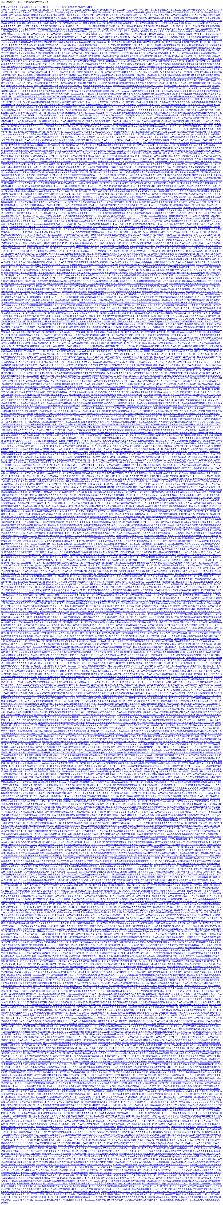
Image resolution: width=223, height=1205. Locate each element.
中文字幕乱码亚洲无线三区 (148, 240)
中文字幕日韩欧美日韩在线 (122, 29)
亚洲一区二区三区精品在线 (55, 72)
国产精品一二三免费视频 (106, 460)
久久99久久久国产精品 (77, 58)
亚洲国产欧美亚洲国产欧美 (60, 327)
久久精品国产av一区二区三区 (186, 164)
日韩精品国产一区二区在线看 (49, 175)
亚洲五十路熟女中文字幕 (144, 338)
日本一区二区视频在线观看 (132, 584)
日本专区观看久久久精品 (172, 492)
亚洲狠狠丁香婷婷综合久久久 (85, 197)
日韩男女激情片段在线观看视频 (198, 435)
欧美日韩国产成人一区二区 (159, 294)
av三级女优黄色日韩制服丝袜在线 (81, 96)
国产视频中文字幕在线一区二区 (158, 443)
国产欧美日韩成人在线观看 (58, 126)
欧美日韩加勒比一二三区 (68, 332)
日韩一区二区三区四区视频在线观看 (71, 170)
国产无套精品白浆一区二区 (37, 132)
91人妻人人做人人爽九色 (190, 88)
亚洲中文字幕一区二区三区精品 (29, 12)
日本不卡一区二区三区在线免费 (136, 300)
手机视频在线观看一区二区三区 (20, 140)
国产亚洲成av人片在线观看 (133, 64)
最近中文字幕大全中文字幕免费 (24, 316)
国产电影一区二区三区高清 (44, 332)
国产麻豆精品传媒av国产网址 (165, 411)
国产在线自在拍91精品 (79, 243)
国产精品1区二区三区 (76, 137)
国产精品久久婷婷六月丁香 (33, 113)
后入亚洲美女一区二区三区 (119, 251)
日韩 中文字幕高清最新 (195, 20)
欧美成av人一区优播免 (169, 199)
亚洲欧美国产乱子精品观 (57, 565)
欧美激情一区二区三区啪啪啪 (139, 102)
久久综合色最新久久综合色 (28, 601)
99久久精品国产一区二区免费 (36, 454)
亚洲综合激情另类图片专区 (86, 83)
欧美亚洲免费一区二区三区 (142, 576)
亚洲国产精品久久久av (26, 64)
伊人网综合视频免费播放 (57, 88)
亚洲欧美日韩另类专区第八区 (129, 536)
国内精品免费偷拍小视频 (17, 224)
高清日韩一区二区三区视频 (173, 172)
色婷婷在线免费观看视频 (185, 443)
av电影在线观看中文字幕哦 (125, 56)
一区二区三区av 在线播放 (57, 113)
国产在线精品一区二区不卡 (30, 124)
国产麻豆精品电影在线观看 (173, 156)
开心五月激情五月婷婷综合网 (188, 573)
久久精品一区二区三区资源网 (174, 628)
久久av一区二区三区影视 (45, 31)
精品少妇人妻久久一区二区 (209, 384)
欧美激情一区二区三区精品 (110, 289)
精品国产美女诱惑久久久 (115, 365)
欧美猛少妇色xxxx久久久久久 (153, 243)
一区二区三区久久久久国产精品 (42, 259)
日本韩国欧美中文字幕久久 (30, 153)
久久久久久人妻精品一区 (65, 365)
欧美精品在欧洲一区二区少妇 (138, 560)
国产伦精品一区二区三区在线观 (18, 362)
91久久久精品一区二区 (203, 427)
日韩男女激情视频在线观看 (115, 50)
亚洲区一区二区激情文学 (98, 259)
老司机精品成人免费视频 (204, 31)
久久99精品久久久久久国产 (207, 408)
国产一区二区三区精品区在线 (194, 365)
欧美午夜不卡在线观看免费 (121, 208)
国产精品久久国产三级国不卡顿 (40, 381)
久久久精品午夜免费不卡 (66, 267)
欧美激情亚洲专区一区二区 (74, 37)
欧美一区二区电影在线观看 (126, 348)
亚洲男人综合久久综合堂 (175, 376)
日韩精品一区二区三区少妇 (150, 129)
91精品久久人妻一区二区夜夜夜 (151, 118)
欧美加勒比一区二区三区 (178, 243)
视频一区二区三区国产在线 (192, 273)
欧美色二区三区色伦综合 (135, 72)
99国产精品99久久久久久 (67, 522)
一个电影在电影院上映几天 (52, 221)
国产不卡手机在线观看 (174, 20)
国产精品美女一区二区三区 (74, 470)
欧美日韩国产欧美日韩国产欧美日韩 (116, 481)
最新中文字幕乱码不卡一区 (91, 592)
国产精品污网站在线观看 (43, 522)
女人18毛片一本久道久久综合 (180, 579)
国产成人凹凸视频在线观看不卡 (197, 530)
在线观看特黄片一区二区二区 (55, 264)
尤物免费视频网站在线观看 (25, 148)
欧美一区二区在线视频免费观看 (28, 424)
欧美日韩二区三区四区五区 (16, 205)
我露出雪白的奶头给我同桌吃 (78, 270)
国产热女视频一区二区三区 (159, 311)
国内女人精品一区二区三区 (54, 636)
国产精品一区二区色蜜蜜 (38, 245)
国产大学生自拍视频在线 (84, 107)
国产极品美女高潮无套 (123, 86)
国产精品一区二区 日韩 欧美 (91, 191)
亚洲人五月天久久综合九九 (125, 205)
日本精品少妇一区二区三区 (58, 378)
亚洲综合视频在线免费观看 (95, 53)
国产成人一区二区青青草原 (97, 370)
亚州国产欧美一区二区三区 (82, 113)
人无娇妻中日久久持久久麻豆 (136, 367)
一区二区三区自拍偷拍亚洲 (200, 582)
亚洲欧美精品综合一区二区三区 (152, 441)
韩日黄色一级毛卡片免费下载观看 (165, 278)
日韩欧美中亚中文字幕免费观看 (142, 489)
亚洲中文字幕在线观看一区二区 (201, 630)
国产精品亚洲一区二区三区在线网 (159, 37)
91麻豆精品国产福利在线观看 (42, 20)
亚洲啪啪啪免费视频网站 (173, 240)
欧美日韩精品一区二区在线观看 (91, 251)
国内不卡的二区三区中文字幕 (163, 381)
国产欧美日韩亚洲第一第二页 (129, 603)
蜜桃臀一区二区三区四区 (151, 348)
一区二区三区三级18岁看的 (144, 511)
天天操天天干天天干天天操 (46, 308)
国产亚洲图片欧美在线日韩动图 (157, 126)
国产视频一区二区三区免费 (192, 411)
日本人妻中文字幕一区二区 (208, 324)
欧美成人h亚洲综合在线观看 (51, 118)
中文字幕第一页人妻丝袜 (135, 316)
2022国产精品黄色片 (108, 83)
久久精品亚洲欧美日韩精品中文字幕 (180, 470)
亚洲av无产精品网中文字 (70, 86)
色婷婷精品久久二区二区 (174, 527)
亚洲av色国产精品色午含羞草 (38, 468)
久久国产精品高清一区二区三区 (71, 414)
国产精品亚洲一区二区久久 (98, 308)
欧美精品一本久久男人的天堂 (100, 137)
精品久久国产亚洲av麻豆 (29, 359)
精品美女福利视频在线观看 (35, 606)
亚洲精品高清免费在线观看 (84, 294)
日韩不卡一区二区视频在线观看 (118, 321)
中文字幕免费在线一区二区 (157, 460)
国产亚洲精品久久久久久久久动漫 (137, 113)
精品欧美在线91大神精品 (19, 511)
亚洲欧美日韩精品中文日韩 (110, 294)
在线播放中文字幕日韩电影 (154, 606)
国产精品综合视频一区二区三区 (178, 348)
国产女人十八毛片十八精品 (145, 15)
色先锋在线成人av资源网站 (144, 587)
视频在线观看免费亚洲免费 (89, 430)
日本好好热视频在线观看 (53, 601)
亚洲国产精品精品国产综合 (124, 441)
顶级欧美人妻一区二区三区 (202, 58)
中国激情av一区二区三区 (174, 129)
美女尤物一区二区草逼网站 (25, 541)
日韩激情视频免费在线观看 (20, 525)
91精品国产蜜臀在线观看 (53, 137)
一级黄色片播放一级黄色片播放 (113, 229)
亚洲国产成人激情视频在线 (166, 617)
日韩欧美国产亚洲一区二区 (96, 563)
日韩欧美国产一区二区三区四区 (32, 197)
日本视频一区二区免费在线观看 (107, 544)
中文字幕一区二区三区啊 (202, 99)
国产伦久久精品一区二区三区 (151, 58)
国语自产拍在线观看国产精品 (187, 601)
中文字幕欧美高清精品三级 (59, 392)
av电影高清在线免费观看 (158, 148)
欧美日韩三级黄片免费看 (139, 430)
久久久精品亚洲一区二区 (111, 533)
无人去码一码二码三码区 (194, 503)
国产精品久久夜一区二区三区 (154, 175)
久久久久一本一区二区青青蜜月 (76, 48)
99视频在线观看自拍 (171, 45)
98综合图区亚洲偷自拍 (119, 568)
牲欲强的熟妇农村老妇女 (45, 414)
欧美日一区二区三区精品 (80, 64)
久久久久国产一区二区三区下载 (165, 519)
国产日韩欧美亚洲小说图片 (203, 286)
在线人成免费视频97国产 (122, 45)
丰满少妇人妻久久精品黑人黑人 (195, 134)
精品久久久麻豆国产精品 (124, 105)
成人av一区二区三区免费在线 (204, 536)
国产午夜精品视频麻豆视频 (46, 86)
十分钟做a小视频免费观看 (182, 484)
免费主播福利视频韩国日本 (52, 159)
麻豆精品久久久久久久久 (21, 31)
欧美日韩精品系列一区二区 (147, 156)
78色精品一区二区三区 (153, 595)
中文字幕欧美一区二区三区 (18, 473)
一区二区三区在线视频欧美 (102, 595)
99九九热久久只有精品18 (81, 153)
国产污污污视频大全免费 (105, 330)
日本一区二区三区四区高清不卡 (50, 641)
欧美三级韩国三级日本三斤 (117, 473)
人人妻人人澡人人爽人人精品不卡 (191, 316)
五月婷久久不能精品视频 (45, 80)
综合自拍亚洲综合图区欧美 (174, 80)
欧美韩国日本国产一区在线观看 (100, 435)
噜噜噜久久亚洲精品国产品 (18, 557)
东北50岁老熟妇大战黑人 (196, 492)
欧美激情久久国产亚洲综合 (24, 343)
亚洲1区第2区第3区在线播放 (151, 256)
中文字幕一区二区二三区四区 (91, 462)
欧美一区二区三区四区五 (126, 58)
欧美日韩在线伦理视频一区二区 (76, 384)
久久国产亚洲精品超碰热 (86, 229)
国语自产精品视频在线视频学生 (73, 77)
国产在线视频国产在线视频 (42, 416)
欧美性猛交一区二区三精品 (62, 446)
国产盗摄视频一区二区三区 (100, 56)
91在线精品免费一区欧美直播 (93, 351)
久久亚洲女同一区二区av (134, 354)
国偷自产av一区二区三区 (124, 470)
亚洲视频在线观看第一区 (19, 492)
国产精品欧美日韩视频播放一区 (185, 180)
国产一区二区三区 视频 (200, 86)
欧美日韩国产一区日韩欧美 (74, 492)
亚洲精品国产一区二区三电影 (99, 105)
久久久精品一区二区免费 (112, 224)
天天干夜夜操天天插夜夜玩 (128, 292)
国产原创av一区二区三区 (49, 67)
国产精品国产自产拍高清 (23, 283)
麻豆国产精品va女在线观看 (74, 56)
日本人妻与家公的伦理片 (154, 384)
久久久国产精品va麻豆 (181, 460)
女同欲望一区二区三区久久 (198, 61)
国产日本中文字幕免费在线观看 (140, 69)
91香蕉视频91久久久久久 (184, 96)
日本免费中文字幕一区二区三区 (85, 340)
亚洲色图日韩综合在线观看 (101, 58)
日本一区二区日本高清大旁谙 (95, 94)
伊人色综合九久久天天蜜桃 (118, 373)
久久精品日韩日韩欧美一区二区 (98, 99)
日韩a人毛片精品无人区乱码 (66, 508)
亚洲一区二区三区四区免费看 (122, 563)
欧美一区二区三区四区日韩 (90, 519)
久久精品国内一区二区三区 (157, 83)
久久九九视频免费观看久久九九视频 (195, 102)
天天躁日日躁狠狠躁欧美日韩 (31, 305)
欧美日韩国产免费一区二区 (194, 42)
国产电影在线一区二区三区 (124, 129)
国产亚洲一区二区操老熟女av (170, 332)
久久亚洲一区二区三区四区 (118, 454)
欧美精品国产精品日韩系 (188, 132)
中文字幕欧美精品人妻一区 (94, 134)
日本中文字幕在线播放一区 (63, 498)
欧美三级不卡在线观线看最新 (174, 105)
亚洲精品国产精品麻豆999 (81, 606)
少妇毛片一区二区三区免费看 (85, 533)
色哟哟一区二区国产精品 (63, 321)
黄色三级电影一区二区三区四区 (199, 625)
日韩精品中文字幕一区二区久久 (132, 403)
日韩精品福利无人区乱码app (116, 91)
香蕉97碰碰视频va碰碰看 (116, 381)
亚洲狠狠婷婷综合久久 (37, 297)
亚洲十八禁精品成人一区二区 (165, 145)
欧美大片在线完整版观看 (74, 29)
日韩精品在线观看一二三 (119, 10)
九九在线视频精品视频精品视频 (50, 140)
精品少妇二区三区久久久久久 (96, 240)
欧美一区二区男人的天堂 (99, 492)
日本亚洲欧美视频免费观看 (130, 330)
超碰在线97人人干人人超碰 (44, 397)
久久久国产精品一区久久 (172, 29)
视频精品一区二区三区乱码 (199, 172)
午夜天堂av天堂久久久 (40, 224)
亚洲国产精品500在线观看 (166, 568)
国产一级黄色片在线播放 (201, 416)
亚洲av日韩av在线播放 (133, 378)
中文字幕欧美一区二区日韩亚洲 (45, 503)
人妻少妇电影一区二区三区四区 (102, 31)
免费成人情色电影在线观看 (95, 75)
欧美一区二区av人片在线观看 (97, 441)
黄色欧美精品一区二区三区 (204, 205)
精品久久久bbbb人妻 (154, 584)
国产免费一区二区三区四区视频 (107, 270)
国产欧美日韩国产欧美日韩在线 (202, 80)
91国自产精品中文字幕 (110, 622)
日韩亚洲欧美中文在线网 (120, 587)
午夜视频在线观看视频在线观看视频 (35, 42)
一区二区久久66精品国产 (128, 31)
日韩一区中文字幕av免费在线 (102, 77)
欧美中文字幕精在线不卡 (163, 533)
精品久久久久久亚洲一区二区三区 (86, 213)
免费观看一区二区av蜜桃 (75, 164)
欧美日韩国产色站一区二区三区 (155, 153)
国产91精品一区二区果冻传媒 (127, 202)
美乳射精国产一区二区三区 (128, 183)
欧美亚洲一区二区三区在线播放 (139, 23)
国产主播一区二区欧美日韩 (72, 156)
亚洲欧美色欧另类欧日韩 (45, 99)
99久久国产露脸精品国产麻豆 (110, 560)
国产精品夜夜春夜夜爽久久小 (176, 449)
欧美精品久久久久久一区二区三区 (184, 506)
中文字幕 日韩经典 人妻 (87, 443)
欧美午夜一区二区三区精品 (171, 620)
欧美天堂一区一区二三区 (190, 197)
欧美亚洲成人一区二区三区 (179, 118)
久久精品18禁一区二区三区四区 (114, 245)
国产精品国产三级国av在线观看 (119, 362)
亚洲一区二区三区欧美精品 (84, 289)
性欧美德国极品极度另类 (208, 517)
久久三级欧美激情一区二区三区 (64, 454)
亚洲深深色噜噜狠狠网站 (90, 91)
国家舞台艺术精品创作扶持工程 (129, 506)
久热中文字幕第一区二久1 (18, 134)
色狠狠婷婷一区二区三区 (169, 53)
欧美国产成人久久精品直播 (41, 433)
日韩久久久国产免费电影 (43, 91)
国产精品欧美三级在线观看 (163, 132)
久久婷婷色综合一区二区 (34, 452)
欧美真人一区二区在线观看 (146, 321)
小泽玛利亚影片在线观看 (192, 45)
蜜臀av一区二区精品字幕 (45, 110)
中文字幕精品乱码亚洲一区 (56, 500)
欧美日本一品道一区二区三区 (100, 449)
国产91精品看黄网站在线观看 (186, 12)
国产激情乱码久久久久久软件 (111, 392)
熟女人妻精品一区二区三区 (84, 161)
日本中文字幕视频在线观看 (154, 264)
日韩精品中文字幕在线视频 (72, 308)
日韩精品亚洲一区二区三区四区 (24, 389)
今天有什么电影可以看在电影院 (196, 259)
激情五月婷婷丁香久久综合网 (31, 88)
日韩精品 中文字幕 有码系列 (83, 23)
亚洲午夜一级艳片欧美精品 (119, 110)
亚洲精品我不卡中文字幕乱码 (151, 235)
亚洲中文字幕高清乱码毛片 (192, 373)
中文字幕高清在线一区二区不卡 (147, 302)
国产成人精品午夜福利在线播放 (83, 34)
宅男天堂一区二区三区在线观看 (153, 205)
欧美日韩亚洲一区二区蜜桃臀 (105, 384)
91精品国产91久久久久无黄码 (158, 164)
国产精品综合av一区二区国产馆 (127, 48)
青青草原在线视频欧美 (119, 210)
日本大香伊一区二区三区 (126, 67)
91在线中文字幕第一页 (144, 351)
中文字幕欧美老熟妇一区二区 (131, 517)
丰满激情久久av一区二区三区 (43, 205)
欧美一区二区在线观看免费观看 (133, 555)
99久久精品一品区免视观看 (47, 625)
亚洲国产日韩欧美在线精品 (158, 64)
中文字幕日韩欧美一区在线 (165, 560)
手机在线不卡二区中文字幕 (30, 500)
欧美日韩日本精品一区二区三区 (157, 438)
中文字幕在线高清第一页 (64, 151)
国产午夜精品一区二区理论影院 (29, 294)
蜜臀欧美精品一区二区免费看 (193, 392)
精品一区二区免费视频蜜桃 (48, 563)
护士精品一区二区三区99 (89, 186)
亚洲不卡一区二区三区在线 (83, 400)
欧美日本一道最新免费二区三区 (175, 286)
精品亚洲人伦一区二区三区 (50, 330)
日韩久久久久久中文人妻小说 (160, 611)
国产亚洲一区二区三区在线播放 (143, 422)
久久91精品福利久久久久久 (74, 216)
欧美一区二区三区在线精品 (118, 121)
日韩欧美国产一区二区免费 (142, 433)
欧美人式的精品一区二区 (106, 126)
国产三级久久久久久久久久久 (146, 110)
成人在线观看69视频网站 (192, 489)
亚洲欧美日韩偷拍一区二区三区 (79, 254)
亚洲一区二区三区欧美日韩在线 (126, 370)
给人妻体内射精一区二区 (187, 289)
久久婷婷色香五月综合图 (186, 430)
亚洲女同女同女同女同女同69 (183, 148)
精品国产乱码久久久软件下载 (61, 644)
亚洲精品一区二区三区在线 (86, 419)
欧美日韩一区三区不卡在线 (53, 96)
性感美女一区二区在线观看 (56, 124)
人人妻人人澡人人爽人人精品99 (78, 330)
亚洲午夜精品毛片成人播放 (58, 476)
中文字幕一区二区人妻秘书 (25, 517)
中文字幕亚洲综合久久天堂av (36, 232)
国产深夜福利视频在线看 (170, 259)
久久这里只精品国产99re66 (201, 628)
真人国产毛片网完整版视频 (153, 183)
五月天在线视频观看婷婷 (77, 641)
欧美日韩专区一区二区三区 (168, 557)
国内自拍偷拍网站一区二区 (133, 148)
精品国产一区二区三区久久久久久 (192, 186)
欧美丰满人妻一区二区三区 (93, 503)
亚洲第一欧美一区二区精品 (118, 232)
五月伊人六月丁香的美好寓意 (122, 414)
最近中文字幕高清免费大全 (129, 395)
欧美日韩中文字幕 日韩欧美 (207, 457)
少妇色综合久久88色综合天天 (108, 367)
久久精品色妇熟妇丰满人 (150, 449)
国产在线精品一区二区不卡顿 (21, 248)
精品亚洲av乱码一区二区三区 (56, 23)
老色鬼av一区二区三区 (28, 159)
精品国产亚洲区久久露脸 (140, 229)
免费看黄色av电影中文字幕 (18, 338)
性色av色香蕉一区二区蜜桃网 (160, 305)
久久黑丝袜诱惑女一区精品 (114, 489)
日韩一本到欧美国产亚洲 (116, 422)
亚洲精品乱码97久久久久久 (104, 403)
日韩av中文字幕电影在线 (49, 194)
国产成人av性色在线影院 (151, 376)
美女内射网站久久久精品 (167, 576)
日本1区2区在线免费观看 (113, 186)
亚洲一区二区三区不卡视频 (134, 96)
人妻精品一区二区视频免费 (179, 183)
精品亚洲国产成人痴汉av (41, 172)
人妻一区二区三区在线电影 (101, 248)
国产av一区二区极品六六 (128, 376)
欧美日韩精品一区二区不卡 (147, 29)
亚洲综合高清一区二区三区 (69, 53)
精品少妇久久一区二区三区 (40, 422)
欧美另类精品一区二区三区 (91, 381)
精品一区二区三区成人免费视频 (62, 186)
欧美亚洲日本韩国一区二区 (85, 278)
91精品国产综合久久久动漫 (98, 275)
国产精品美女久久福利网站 (190, 113)
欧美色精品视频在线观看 (82, 148)
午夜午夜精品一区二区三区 (46, 552)
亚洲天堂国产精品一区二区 (89, 338)
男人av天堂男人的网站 (159, 484)
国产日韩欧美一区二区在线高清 (46, 37)
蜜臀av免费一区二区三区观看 (41, 167)
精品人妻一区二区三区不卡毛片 (46, 292)
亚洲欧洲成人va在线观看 (191, 145)
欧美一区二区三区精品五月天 (90, 386)
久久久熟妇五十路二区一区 (42, 302)
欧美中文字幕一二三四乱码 (145, 251)
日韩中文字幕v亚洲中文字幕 (27, 395)
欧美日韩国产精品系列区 (25, 118)
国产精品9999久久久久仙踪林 (58, 294)
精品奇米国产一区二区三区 (199, 210)
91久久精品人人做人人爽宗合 (168, 530)
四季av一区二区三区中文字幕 (60, 419)
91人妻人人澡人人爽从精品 (206, 500)
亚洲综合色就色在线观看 (59, 460)
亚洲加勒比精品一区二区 (26, 254)
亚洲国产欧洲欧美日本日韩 (121, 397)
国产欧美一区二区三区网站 (189, 367)
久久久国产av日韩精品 (33, 484)
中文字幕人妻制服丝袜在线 (195, 454)
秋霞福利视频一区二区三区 (97, 45)
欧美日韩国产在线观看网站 (160, 313)
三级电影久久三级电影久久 (150, 462)
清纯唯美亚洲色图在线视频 (134, 549)
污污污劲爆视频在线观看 (68, 617)
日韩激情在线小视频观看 (193, 75)
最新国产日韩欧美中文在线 (109, 400)
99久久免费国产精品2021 (77, 517)
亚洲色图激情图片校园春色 (81, 72)
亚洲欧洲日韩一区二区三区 (197, 232)
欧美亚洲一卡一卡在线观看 (108, 113)
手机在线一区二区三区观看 (169, 208)
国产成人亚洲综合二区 (189, 137)
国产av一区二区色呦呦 (37, 83)
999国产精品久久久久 (189, 544)
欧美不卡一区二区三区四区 (128, 641)
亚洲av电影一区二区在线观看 (34, 647)
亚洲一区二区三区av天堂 (36, 94)
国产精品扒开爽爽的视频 (27, 449)
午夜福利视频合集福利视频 (69, 110)
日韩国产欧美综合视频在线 (82, 427)
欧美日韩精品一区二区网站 (37, 411)
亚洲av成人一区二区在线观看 (34, 218)
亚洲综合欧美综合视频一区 (134, 573)
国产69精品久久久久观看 (204, 479)
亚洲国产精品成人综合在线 (124, 235)
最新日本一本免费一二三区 (13, 10)
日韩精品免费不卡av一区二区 (116, 297)
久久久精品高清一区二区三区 (156, 395)
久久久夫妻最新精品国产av (116, 609)
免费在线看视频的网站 (46, 53)
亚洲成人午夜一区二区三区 (46, 525)
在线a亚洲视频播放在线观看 (119, 487)
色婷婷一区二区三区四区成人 (87, 218)
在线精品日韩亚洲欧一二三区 (24, 67)
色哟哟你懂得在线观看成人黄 (36, 519)
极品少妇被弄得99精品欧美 (123, 39)
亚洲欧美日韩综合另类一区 (153, 370)
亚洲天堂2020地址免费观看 (72, 348)
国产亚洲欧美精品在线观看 (13, 321)
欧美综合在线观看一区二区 (106, 359)
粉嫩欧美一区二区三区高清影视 (133, 170)
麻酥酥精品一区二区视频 (67, 91)
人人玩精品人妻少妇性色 (154, 579)
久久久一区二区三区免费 (62, 50)
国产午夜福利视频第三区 (139, 42)
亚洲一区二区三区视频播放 (93, 332)
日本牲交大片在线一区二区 (102, 641)
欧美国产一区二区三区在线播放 (164, 373)
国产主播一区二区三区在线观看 (145, 592)
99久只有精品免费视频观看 (108, 549)
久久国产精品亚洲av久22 (47, 115)
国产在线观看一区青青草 (186, 305)
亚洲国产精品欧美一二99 (70, 75)
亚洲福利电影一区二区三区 (82, 565)
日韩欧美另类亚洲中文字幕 (46, 75)
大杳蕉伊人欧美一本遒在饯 (51, 254)
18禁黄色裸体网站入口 (102, 26)
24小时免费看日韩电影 (123, 452)
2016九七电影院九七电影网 (178, 124)
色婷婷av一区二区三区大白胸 (99, 348)
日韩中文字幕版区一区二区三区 (199, 121)
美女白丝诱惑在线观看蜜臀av (156, 142)
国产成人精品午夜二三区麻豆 (128, 142)
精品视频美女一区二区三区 (146, 598)
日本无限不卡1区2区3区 (27, 105)
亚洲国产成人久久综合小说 (137, 508)
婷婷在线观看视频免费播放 (22, 77)
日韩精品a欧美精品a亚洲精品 (189, 77)
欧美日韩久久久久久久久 (19, 590)
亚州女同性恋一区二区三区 (42, 592)
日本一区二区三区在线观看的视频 (121, 462)
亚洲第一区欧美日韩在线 (69, 134)
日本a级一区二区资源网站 (174, 248)
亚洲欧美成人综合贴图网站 (31, 251)
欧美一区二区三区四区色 (184, 311)
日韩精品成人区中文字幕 (73, 541)
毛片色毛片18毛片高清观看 (60, 83)
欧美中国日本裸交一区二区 (97, 199)
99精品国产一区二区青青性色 (168, 351)
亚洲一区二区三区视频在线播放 (117, 338)
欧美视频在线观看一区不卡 (74, 67)
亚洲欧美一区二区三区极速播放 (197, 357)
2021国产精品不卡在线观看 (173, 151)
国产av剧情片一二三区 (94, 625)
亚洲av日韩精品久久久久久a (17, 441)
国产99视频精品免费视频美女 (139, 392)
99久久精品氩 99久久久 (58, 584)
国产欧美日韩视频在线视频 (71, 603)
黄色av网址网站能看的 (22, 414)
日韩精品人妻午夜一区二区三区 (142, 61)
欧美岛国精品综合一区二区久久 (22, 536)
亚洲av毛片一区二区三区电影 (53, 376)
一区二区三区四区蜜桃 (16, 259)
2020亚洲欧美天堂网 (124, 598)
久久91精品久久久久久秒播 (160, 419)
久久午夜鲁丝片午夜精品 (12, 446)
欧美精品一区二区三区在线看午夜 (54, 148)
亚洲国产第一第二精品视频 (111, 335)
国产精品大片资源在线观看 (125, 256)
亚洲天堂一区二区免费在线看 (50, 465)
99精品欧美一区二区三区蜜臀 (130, 77)
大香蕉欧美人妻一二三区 (43, 286)
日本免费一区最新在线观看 (188, 37)
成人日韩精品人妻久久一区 (49, 227)
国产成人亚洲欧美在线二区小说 (112, 61)
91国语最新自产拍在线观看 (93, 576)
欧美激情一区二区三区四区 (20, 202)
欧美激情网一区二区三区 (96, 514)
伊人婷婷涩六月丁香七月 (25, 587)
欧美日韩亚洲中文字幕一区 (44, 576)
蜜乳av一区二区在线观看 (201, 546)
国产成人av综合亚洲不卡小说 (115, 476)
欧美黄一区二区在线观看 (23, 56)
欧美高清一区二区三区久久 (49, 549)
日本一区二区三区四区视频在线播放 (95, 538)
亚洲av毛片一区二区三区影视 (66, 422)
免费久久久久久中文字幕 (24, 235)
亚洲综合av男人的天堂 (171, 357)
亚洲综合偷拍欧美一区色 (146, 259)
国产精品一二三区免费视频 (24, 275)
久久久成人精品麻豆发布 (111, 419)
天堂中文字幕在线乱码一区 (69, 487)
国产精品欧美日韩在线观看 (170, 511)
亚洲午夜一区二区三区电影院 (67, 129)
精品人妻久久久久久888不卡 (66, 172)
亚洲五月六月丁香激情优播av (144, 191)
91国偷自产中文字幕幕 (124, 137)
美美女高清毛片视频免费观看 (44, 134)
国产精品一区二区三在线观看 (145, 121)
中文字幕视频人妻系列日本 (164, 400)
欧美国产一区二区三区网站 (62, 132)
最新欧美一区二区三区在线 (114, 178)
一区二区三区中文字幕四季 (73, 571)
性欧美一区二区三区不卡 (188, 354)
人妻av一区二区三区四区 (21, 75)
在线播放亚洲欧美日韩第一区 (108, 611)
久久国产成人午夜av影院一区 (178, 256)
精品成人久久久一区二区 (90, 313)
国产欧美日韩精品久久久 (25, 194)
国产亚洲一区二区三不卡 (100, 452)
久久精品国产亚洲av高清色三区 (197, 278)
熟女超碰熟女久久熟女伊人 (13, 297)
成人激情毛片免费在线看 (166, 94)
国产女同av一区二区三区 (124, 140)
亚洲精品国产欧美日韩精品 (140, 468)
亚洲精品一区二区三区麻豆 (191, 386)
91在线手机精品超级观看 (126, 248)
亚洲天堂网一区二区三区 (190, 560)
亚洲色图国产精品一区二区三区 (31, 595)
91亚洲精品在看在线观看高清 (187, 419)
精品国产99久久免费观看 (140, 552)
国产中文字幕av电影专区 (148, 538)
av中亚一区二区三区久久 (45, 435)
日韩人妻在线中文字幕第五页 (27, 340)
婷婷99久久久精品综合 (147, 199)
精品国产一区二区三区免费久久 (143, 620)
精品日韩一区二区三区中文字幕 (108, 72)
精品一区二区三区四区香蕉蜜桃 (82, 61)
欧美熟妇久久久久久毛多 (68, 511)
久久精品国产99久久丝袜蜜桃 (56, 400)
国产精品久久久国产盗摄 (59, 289)
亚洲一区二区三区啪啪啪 (92, 273)
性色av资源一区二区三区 (170, 15)
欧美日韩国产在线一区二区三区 (76, 189)
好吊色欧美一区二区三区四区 (189, 213)
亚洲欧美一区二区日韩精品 (24, 180)
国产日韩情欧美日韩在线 (41, 151)
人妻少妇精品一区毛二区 (70, 210)
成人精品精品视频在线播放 (95, 568)
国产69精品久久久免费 (65, 338)
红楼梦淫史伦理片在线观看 (29, 23)
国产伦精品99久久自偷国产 (175, 541)
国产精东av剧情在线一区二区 (83, 354)
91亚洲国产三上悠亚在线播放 (184, 221)
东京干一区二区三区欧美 (83, 126)
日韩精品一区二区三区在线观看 (190, 533)
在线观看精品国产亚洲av (206, 579)
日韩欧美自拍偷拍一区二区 (123, 308)
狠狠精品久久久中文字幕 (120, 53)
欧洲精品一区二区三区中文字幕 (114, 262)
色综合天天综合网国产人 (93, 362)
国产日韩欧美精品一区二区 (51, 164)
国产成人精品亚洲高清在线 (198, 151)
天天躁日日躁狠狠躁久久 (98, 216)
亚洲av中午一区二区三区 (103, 189)
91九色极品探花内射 (62, 614)
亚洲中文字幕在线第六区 (184, 359)
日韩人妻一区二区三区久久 (33, 34)
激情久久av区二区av (58, 281)
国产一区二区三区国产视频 (184, 126)
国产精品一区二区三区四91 (80, 376)
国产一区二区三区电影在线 (107, 148)
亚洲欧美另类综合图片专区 (149, 281)
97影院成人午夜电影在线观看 (14, 433)
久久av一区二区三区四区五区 (73, 202)
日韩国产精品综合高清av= (67, 208)
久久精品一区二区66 (169, 137)
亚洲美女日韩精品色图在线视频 (181, 330)
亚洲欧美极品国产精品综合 (134, 18)
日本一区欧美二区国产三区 (93, 511)
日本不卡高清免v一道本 (67, 592)
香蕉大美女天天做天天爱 (72, 587)
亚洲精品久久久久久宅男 (36, 289)
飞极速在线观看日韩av (209, 294)
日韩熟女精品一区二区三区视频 (165, 218)
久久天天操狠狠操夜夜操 (19, 39)
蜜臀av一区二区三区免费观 (82, 500)
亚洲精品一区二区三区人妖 (177, 343)
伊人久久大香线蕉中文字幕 (27, 639)
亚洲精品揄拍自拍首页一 (169, 489)
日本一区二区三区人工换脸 (200, 302)
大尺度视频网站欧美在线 (182, 408)
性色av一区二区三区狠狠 (175, 389)
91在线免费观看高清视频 (99, 235)
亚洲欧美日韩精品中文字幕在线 (15, 487)
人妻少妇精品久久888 (41, 473)
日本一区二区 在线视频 (29, 514)
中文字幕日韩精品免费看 (186, 525)
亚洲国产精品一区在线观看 (95, 20)
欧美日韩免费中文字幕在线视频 (71, 31)
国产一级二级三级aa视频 (39, 498)
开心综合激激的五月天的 (96, 115)
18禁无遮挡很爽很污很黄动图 (14, 20)
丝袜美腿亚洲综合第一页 (90, 178)
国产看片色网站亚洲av (28, 611)
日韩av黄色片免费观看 (114, 267)
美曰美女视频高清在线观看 (125, 546)
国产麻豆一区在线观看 (175, 641)
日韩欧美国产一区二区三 (19, 216)
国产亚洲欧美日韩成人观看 (90, 468)
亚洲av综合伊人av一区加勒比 (145, 232)
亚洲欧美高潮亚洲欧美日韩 (51, 270)
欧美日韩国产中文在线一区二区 (100, 603)
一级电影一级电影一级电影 (150, 159)
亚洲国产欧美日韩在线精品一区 (146, 80)
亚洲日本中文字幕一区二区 (50, 180)
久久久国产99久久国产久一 (130, 221)
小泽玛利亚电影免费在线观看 (79, 389)
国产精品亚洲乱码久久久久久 (191, 94)
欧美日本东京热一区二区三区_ (23, 227)
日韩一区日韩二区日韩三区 (46, 603)
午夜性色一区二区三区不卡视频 (30, 378)
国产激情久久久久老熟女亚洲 (103, 517)
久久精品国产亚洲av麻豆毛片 (64, 519)
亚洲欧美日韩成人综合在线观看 (185, 590)
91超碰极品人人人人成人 (47, 77)
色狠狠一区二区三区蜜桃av (28, 264)
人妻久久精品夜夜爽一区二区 (156, 221)
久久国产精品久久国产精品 (189, 178)
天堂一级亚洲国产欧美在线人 (55, 630)
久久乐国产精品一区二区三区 (146, 151)
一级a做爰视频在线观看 (158, 107)
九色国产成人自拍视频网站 (35, 102)
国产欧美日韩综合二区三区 (39, 321)
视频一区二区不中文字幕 (39, 50)
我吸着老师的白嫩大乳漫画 (44, 15)
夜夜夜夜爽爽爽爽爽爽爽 (74, 175)
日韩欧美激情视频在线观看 (26, 270)
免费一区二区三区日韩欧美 (118, 503)
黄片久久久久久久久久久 (33, 126)
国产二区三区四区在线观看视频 (190, 26)
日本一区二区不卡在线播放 (137, 186)
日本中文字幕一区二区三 (64, 430)
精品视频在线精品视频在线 (172, 67)
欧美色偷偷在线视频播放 (77, 324)
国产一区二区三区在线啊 (200, 297)
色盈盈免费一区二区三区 (73, 514)
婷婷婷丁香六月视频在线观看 (183, 227)
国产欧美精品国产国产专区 (200, 110)
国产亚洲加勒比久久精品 (85, 12)
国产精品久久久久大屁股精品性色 (25, 555)
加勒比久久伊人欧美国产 (135, 419)
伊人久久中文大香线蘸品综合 (89, 321)
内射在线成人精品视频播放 (171, 121)
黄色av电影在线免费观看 (23, 175)
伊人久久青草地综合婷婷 (166, 23)
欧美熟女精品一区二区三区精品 (142, 565)
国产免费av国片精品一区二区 (115, 633)
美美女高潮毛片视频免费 (163, 430)
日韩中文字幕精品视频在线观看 (196, 473)
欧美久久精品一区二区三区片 (36, 628)
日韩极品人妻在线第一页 (97, 156)
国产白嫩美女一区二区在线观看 (136, 400)
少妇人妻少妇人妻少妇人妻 (33, 565)
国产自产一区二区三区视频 (49, 235)
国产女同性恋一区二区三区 (67, 416)
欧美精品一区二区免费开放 (119, 302)
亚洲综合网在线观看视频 (87, 245)
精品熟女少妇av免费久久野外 (173, 452)
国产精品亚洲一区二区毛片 (169, 454)
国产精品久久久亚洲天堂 (12, 386)
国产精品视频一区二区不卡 (149, 39)
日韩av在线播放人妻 (171, 281)
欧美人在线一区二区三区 (99, 118)
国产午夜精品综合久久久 (169, 75)
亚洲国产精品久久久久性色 (197, 446)
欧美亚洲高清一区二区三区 (166, 544)
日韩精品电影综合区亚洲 (128, 153)
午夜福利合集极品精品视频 (13, 245)
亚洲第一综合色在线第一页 (171, 232)
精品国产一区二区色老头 (134, 611)
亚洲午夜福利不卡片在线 (127, 243)
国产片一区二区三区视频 (62, 229)
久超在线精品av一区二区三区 (133, 359)
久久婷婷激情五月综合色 (96, 80)
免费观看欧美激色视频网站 (16, 151)
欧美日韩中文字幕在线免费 (34, 18)
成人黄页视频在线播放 (16, 229)
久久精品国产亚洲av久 (209, 430)
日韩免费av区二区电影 (78, 452)
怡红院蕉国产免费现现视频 (134, 12)
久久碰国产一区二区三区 (169, 10)
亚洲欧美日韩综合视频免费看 (197, 338)
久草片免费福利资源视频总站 (149, 470)
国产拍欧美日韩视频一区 (170, 514)
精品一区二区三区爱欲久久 (39, 240)
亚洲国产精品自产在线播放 (85, 335)
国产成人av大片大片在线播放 (34, 584)
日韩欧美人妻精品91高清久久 (161, 34)
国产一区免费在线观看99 (20, 15)
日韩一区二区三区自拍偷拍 (204, 481)
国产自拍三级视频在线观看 (121, 75)
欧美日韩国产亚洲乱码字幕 (175, 563)
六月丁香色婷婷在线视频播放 (178, 31)
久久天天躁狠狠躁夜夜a (115, 405)
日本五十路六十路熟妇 (139, 381)
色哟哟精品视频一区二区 (88, 42)
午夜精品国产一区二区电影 (51, 389)
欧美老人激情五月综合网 (143, 386)
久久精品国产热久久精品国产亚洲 (159, 26)
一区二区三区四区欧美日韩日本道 (33, 69)
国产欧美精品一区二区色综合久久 (111, 565)
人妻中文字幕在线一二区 (66, 433)
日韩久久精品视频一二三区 (207, 595)
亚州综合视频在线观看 (137, 313)
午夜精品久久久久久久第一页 (162, 170)
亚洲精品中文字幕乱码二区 (56, 530)
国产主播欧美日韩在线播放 (92, 121)
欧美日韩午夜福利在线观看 (27, 300)
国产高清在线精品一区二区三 (154, 283)
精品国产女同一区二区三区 (46, 370)
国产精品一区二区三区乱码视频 (84, 622)
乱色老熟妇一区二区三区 (49, 343)
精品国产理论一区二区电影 (100, 164)
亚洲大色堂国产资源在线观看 (121, 134)
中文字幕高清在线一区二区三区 (192, 405)
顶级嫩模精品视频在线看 (71, 525)
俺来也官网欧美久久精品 (187, 170)
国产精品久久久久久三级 (61, 411)
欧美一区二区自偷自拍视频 (137, 132)
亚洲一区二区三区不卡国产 (205, 370)
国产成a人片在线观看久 (171, 522)
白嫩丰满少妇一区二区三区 (144, 53)
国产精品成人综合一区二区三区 (40, 313)
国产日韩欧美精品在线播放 (104, 479)
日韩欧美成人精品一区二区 (28, 137)
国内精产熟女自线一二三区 (108, 614)
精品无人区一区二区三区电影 (198, 161)
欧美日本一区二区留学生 (152, 641)
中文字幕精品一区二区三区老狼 (39, 365)
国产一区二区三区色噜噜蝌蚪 (149, 140)
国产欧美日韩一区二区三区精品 (100, 183)
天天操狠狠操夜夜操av (204, 159)
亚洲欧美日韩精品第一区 (58, 18)
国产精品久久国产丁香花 (142, 297)
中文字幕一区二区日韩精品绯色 (64, 121)
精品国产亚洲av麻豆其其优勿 (101, 292)
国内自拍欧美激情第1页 (21, 156)
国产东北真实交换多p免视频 (23, 29)
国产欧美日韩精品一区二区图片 (146, 115)
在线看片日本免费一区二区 (65, 191)
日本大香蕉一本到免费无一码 (111, 102)
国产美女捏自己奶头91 (139, 218)
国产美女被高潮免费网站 (69, 15)
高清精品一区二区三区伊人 (196, 511)
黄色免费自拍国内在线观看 (208, 319)
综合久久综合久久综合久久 (26, 221)
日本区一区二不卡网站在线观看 (46, 216)
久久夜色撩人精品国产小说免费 (54, 354)
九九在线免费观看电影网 (25, 568)
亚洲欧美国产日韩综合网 (184, 622)
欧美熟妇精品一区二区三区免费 (60, 305)
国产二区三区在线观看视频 (112, 69)
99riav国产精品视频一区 (128, 319)
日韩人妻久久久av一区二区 (143, 237)
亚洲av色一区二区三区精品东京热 (160, 77)
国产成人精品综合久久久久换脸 (111, 88)
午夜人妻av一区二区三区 (146, 75)
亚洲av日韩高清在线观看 (92, 286)
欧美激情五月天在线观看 (128, 175)
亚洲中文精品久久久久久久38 (143, 210)
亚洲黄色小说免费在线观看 (122, 571)
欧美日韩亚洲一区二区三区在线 (193, 267)
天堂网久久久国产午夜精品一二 (82, 636)
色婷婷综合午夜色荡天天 (200, 194)
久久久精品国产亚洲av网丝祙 (191, 381)
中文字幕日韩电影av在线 (186, 270)
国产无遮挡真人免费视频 (122, 259)
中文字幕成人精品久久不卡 (63, 628)
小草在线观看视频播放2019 (111, 508)
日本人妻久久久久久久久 (134, 107)
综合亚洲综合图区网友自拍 (65, 538)
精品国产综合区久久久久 (86, 644)
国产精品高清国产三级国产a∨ (140, 88)
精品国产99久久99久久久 (67, 313)
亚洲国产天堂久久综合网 (177, 58)
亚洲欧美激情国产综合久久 (165, 405)
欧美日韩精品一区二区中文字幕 (176, 115)
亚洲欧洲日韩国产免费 (80, 124)
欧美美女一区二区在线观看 (41, 582)
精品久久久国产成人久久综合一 (203, 237)
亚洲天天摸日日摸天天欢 (192, 519)
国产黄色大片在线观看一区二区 (185, 72)
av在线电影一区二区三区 (110, 644)
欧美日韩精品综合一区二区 (198, 251)
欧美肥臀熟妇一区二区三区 (197, 565)
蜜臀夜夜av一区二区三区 (120, 115)
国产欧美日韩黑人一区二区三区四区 (169, 630)
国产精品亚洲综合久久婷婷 (26, 408)
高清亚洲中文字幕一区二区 (113, 340)
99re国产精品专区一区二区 (56, 145)
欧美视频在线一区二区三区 (50, 544)
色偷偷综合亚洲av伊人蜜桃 (149, 563)
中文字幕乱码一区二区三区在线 (39, 208)
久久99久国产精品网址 (76, 140)
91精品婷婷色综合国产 (115, 346)
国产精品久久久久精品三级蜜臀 (182, 48)
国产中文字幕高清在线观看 (48, 56)
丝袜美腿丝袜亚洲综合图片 (200, 498)
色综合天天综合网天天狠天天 (137, 533)
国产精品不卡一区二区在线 (56, 153)
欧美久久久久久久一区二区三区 (97, 86)
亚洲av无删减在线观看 (16, 167)
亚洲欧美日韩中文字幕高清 (184, 18)
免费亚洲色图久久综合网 (38, 373)
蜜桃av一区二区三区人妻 (166, 88)
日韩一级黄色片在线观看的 (163, 186)
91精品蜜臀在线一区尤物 (17, 172)
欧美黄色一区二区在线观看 (129, 438)
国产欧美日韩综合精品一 (180, 205)
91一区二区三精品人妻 (57, 34)
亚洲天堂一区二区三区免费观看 (53, 64)
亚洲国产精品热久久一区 (92, 617)
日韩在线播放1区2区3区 (57, 243)
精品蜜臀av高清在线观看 (155, 536)
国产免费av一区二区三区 (139, 519)
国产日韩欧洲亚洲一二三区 (195, 351)
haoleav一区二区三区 (70, 503)
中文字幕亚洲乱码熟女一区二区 (54, 316)
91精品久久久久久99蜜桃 (115, 468)
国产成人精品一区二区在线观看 (205, 243)
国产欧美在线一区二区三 (15, 498)
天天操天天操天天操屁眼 (102, 159)
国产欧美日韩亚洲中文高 (75, 283)
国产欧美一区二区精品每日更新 (86, 476)
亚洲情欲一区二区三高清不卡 (70, 80)
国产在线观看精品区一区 (100, 281)
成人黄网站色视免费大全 (59, 102)
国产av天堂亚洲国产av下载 (158, 517)
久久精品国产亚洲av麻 (76, 438)
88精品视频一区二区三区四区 (101, 579)
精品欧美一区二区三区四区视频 (58, 335)
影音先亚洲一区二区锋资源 (119, 15)
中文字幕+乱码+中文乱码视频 (142, 273)
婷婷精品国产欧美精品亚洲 (206, 348)
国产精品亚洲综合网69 (65, 302)
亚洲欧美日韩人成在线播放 (95, 10)
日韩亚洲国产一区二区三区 (48, 48)
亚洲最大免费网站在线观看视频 (64, 373)
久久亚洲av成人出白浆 (168, 587)
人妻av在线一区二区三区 (185, 378)
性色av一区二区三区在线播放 (61, 560)
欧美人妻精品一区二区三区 (57, 622)
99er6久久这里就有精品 (198, 452)
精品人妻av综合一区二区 (153, 343)
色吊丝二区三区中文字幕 (190, 587)
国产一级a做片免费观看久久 (175, 416)
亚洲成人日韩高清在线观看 (46, 362)
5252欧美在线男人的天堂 (156, 506)
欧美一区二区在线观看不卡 (44, 39)
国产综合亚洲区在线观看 (190, 568)
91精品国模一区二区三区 (173, 292)
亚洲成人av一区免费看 (149, 67)
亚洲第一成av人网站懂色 (166, 197)
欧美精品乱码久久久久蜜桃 (91, 267)
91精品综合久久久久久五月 (28, 324)
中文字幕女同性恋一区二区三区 (146, 357)
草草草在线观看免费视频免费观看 (187, 64)
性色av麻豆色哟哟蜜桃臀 (142, 94)
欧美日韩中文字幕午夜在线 (131, 83)
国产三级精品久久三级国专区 (18, 37)
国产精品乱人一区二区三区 (67, 286)
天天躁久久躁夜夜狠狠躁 (60, 107)
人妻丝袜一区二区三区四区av (169, 338)
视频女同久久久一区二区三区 (106, 64)
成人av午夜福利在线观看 (49, 587)
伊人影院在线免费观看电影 (114, 430)
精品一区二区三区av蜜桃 (184, 465)
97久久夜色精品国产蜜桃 (45, 617)
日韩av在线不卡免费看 (86, 560)
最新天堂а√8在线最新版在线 (195, 557)
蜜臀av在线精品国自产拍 (91, 297)
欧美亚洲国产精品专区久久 (66, 351)
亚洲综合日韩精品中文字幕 (106, 584)
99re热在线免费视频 (172, 39)
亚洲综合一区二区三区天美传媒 (78, 544)
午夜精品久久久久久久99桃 (48, 256)
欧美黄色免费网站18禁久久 (137, 224)
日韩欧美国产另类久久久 (150, 546)
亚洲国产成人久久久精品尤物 (171, 210)
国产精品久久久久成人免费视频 (155, 180)
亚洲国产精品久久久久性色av (172, 251)
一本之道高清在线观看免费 (97, 39)
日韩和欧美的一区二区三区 (123, 527)
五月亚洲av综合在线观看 (89, 489)
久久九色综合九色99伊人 (116, 273)
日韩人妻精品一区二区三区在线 (91, 628)
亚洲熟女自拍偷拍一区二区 (18, 199)
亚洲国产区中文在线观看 (104, 389)
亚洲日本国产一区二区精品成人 (52, 506)
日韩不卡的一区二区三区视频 (17, 273)
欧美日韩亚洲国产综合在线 (112, 424)
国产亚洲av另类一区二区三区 (149, 571)
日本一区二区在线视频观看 (122, 240)
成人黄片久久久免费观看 (151, 319)
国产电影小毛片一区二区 (41, 508)
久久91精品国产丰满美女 (165, 113)
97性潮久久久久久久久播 (179, 536)
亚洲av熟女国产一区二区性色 (161, 316)
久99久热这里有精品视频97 (199, 248)
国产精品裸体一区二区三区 (124, 118)
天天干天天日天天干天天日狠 (205, 362)
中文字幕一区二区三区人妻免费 (15, 598)
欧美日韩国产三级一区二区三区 (76, 26)
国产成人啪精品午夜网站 (21, 357)
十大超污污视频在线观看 (120, 167)
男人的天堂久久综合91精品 (170, 422)
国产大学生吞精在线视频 (114, 313)
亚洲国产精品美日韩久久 (145, 397)
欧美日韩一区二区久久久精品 (145, 503)
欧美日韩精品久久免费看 (148, 99)
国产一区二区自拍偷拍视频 (168, 50)
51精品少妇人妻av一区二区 (109, 300)
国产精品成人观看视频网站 (95, 210)
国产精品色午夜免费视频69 (74, 292)
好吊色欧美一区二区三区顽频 (178, 362)
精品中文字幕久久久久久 (58, 595)
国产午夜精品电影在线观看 (103, 395)
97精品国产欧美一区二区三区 (31, 161)
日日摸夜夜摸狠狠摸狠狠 (75, 546)
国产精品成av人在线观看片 (192, 617)
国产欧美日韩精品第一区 (78, 484)
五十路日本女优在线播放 (147, 137)
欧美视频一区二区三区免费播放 (184, 83)
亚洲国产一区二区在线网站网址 (147, 498)
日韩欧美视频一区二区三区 (119, 332)
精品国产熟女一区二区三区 (57, 213)
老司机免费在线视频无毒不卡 (174, 110)
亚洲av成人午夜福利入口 (92, 237)
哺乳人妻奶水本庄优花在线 (170, 397)
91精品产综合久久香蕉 (48, 495)
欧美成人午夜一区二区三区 (89, 498)
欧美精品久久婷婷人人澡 (47, 348)
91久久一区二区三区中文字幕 (74, 248)
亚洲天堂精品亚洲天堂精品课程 (130, 457)
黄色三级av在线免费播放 (94, 487)
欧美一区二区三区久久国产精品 (191, 552)
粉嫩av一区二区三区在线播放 (113, 42)
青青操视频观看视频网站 (180, 216)
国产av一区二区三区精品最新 (115, 218)
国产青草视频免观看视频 (179, 175)
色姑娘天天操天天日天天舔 (178, 481)
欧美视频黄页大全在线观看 (78, 221)
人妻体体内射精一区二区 (51, 449)
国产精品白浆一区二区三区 (207, 484)
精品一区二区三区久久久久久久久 (180, 189)
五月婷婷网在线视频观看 (12, 365)
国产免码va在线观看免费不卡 (155, 202)
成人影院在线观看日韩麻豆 (82, 367)
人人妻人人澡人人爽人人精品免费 (118, 172)
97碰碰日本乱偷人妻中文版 (118, 582)
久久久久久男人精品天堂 (111, 311)
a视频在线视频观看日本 (94, 552)
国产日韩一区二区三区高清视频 (169, 161)
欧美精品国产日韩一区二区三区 (171, 262)
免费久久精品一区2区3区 (49, 579)
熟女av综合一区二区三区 (195, 397)
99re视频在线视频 (135, 443)
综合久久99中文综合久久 (38, 229)
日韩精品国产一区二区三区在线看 (125, 343)
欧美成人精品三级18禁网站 (30, 262)
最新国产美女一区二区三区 (176, 140)
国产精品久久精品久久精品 (107, 606)
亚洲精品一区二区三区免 (81, 555)
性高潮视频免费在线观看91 (159, 12)
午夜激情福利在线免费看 (190, 468)
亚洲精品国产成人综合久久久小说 (123, 194)
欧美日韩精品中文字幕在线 (152, 124)
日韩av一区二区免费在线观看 (137, 289)
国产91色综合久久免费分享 (104, 221)
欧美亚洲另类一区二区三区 (44, 199)
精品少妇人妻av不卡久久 (73, 45)
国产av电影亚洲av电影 (56, 58)
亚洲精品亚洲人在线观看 (193, 538)
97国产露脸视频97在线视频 (175, 194)
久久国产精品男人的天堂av (37, 142)
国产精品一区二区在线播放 (100, 37)
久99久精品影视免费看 (31, 573)
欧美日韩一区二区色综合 (188, 555)
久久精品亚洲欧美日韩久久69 (182, 495)
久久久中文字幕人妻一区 (198, 262)
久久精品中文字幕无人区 (49, 45)
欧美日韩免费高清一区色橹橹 (160, 270)
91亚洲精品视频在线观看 (194, 208)
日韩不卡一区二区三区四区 (22, 48)
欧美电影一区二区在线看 (59, 197)
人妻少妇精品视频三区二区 (149, 416)
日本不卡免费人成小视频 (28, 26)
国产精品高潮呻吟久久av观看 (195, 53)
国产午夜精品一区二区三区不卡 (188, 313)
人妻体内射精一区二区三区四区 (20, 237)
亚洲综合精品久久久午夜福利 (130, 324)
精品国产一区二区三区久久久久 (19, 308)
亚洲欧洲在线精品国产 (146, 134)
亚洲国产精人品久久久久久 (62, 245)
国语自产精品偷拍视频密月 (123, 199)
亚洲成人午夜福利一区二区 (43, 487)
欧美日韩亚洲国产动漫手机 (197, 191)
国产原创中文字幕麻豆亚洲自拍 (99, 142)
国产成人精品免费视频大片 (110, 278)
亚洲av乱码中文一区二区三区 (19, 86)
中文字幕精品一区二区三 (29, 367)
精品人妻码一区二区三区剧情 (72, 590)
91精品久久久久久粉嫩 (202, 175)
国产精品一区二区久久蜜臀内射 (96, 129)
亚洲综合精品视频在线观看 (44, 511)
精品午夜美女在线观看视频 (39, 191)
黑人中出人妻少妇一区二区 (105, 227)
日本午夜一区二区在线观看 (170, 487)
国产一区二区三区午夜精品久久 (138, 544)
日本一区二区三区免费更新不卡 (198, 229)
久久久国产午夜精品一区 (141, 476)
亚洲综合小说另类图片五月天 (24, 330)
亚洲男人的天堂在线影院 (117, 576)
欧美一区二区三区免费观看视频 (97, 205)
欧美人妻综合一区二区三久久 (101, 67)
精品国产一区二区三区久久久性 (139, 161)
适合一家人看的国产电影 (34, 58)
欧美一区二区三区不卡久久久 (54, 395)
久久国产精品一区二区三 (99, 283)
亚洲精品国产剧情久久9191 (138, 346)
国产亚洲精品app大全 (26, 549)
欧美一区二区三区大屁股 (193, 50)
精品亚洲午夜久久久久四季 (185, 438)
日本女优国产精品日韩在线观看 (125, 590)
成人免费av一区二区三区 (72, 625)
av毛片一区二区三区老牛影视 (34, 560)
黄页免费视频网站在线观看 (16, 302)
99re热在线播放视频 (141, 373)
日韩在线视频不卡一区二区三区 (196, 321)
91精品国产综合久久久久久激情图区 (78, 549)
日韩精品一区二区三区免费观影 (153, 216)
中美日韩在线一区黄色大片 (35, 281)
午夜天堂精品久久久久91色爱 (88, 50)
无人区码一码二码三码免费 (39, 609)
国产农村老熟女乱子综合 (109, 639)
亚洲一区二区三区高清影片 (120, 351)
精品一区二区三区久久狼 (178, 308)
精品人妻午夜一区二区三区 (72, 527)
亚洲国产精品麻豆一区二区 (151, 189)
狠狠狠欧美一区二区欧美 (124, 99)
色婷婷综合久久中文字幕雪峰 (164, 424)
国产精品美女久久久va (78, 281)
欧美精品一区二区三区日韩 (176, 86)
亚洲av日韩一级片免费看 (97, 29)
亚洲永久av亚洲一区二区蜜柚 (147, 45)
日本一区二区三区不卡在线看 (142, 609)
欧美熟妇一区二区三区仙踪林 (138, 335)
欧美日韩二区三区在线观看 (209, 378)
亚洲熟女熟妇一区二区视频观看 (139, 530)
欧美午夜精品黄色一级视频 (192, 245)
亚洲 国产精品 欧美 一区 (120, 80)
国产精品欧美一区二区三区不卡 (39, 170)
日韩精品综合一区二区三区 (175, 302)
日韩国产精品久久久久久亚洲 (143, 91)
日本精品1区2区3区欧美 (69, 576)
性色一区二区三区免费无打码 (102, 324)
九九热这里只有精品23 (22, 80)
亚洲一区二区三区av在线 (91, 172)
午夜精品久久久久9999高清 (144, 454)
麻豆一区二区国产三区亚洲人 (166, 365)
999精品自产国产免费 (151, 292)
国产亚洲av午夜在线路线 (59, 633)
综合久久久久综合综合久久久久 (27, 400)
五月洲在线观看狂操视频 (92, 422)
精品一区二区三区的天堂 (49, 189)
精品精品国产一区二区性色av (175, 546)
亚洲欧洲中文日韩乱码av (100, 180)
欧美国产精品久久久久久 (172, 275)
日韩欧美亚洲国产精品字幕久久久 (110, 254)
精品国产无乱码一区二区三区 (144, 625)
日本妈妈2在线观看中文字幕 (45, 590)
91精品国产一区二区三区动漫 (126, 180)
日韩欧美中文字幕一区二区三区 (62, 489)
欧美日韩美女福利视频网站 (65, 178)
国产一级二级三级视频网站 (142, 557)
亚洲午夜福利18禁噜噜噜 (167, 433)
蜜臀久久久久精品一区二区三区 (151, 308)
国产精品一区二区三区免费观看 (101, 175)
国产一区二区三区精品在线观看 (101, 438)
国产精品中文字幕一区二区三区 (195, 218)
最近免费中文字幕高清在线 (83, 300)
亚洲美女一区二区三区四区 (40, 129)
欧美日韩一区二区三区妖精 (109, 18)
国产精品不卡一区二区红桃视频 (58, 262)
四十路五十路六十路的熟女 (78, 479)
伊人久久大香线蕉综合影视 (58, 161)
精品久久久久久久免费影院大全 (18, 552)
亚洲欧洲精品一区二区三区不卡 (86, 633)
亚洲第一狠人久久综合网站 (121, 20)
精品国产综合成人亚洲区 (157, 457)
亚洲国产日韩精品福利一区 (16, 416)
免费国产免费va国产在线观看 (118, 286)
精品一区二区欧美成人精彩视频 (59, 12)
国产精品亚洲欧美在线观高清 (171, 565)
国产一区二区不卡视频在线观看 (77, 227)
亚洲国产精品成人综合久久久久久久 (173, 91)
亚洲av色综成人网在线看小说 (82, 145)
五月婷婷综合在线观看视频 (83, 18)
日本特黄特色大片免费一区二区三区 (64, 94)
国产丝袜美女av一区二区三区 (89, 446)
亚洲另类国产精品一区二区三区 (67, 240)
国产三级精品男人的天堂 (163, 289)
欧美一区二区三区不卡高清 (98, 527)
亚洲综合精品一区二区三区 (117, 617)
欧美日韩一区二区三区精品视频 (166, 42)
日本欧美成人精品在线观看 (123, 275)
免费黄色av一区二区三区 (196, 29)
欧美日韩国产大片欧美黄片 (182, 324)
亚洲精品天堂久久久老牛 (92, 405)
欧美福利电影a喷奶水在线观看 (149, 20)
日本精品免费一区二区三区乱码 (52, 319)
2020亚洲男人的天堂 (104, 500)
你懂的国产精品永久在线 (113, 411)
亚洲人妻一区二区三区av (117, 433)
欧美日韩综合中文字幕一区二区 (194, 433)
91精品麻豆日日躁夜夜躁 (159, 18)
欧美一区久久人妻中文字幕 (166, 102)
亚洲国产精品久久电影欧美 (142, 446)
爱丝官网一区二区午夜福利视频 (20, 527)
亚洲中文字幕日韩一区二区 (142, 473)
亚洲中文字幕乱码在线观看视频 (175, 99)
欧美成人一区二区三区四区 (194, 15)
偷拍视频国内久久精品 (170, 538)
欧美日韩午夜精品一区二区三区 (18, 99)
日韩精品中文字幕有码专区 (78, 159)
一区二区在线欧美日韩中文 (145, 167)
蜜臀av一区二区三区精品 (161, 224)
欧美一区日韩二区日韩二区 (64, 609)
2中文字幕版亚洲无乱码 (207, 264)
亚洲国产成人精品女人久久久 (169, 69)
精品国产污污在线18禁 (120, 94)
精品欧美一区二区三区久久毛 (19, 370)
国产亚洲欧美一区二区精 (19, 522)
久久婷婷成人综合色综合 (163, 213)
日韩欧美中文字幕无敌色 (95, 194)
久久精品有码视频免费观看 (82, 530)
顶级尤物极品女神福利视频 (68, 273)
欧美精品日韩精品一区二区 (166, 392)
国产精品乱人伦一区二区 (138, 254)
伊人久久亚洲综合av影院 (130, 384)
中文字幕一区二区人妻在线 (42, 405)
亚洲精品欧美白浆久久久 (12, 411)
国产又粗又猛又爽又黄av (23, 53)
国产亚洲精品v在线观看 (111, 327)
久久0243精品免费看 (115, 132)
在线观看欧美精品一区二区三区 (148, 86)
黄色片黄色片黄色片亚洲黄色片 (111, 145)
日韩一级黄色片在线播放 (49, 541)
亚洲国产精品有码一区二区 (182, 107)
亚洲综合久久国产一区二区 (172, 598)
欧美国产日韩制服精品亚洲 (74, 256)
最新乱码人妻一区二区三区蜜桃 (194, 576)
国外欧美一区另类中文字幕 (92, 582)
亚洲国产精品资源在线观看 (46, 620)
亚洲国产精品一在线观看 (81, 584)
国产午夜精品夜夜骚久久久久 (19, 603)
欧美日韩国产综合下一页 (53, 324)
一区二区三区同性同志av (43, 273)
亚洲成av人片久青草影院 (199, 389)
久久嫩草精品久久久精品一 (134, 614)
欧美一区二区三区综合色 (13, 381)
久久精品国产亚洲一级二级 (196, 332)
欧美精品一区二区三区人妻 (200, 563)
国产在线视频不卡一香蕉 (32, 481)
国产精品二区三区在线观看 (205, 118)
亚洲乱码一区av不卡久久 (19, 91)
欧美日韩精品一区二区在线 (180, 606)
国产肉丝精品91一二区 (145, 208)
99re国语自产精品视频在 (195, 275)
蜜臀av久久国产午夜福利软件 (110, 316)
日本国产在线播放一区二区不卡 (71, 259)
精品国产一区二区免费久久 (103, 319)
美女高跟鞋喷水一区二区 (25, 544)
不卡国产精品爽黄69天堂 (130, 264)
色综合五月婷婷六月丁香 (109, 96)
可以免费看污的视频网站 (81, 359)
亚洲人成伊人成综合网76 (64, 42)
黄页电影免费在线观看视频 (16, 508)
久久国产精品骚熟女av (51, 26)
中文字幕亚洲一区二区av (165, 178)
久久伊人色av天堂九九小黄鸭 (142, 50)
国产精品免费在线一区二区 (100, 202)
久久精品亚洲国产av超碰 (171, 503)
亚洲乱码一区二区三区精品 (22, 256)
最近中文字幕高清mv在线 (103, 457)
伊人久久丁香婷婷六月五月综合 (114, 197)
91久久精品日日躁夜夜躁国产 (44, 441)
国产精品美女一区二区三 (26, 189)
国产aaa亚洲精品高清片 (27, 164)
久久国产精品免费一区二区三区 (18, 110)
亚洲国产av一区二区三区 (71, 568)
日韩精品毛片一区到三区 (117, 552)
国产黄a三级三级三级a (209, 289)
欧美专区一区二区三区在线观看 (196, 39)
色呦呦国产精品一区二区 (104, 376)
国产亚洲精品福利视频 (198, 541)
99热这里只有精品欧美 (37, 489)
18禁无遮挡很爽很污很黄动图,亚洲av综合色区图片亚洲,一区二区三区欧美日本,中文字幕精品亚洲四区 (47, 7)
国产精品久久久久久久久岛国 (71, 435)
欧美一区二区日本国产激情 (86, 311)
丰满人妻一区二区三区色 (185, 611)
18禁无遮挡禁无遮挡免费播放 (146, 286)
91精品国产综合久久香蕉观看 (171, 61)
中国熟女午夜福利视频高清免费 (192, 400)
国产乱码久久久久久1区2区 (37, 446)
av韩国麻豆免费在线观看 (79, 319)
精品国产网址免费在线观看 (86, 327)
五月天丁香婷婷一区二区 (162, 525)
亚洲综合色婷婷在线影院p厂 (83, 573)
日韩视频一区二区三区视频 (105, 555)
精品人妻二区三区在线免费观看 (179, 159)
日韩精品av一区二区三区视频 (139, 267)
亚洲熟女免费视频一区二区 (139, 405)
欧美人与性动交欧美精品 (38, 311)
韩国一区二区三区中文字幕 (121, 514)
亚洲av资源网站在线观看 (26, 384)
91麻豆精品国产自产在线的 (54, 61)
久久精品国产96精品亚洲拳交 (26, 96)
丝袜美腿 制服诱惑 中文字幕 (85, 378)
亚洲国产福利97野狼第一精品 (70, 39)
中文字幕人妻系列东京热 (124, 538)
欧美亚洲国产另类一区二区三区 (125, 283)
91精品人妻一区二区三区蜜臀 (112, 443)
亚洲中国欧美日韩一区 (69, 237)
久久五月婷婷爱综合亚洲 (200, 167)
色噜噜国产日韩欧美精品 (21, 435)
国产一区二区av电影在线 (195, 69)
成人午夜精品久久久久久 (110, 34)
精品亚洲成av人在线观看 (152, 31)
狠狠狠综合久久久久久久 (126, 189)
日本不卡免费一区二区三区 (137, 424)
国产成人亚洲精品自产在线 (71, 620)
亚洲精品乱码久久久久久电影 (200, 129)
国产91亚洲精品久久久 (202, 460)
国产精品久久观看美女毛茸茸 (189, 340)
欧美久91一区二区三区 (162, 300)
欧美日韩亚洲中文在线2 (207, 189)
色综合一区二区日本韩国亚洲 (26, 403)
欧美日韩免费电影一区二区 (156, 227)
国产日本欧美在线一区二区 (144, 10)
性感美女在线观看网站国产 (99, 470)
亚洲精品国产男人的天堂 (173, 56)
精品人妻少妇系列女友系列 (119, 522)
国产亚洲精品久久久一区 (160, 622)
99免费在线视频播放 (179, 142)
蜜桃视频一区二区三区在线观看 (15, 292)
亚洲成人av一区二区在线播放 (203, 140)
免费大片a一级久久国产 (109, 636)
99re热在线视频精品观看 (175, 462)
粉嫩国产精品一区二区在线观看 (173, 167)
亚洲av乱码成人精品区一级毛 (83, 88)
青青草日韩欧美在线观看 (15, 129)
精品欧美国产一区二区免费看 (17, 183)
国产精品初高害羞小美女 (133, 408)
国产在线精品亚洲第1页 (93, 473)
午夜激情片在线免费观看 (29, 630)
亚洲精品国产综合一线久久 (109, 107)
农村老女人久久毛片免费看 (146, 452)
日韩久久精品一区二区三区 (44, 557)
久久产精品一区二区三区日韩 (40, 10)
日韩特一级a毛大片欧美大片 (72, 357)
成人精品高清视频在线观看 (138, 213)
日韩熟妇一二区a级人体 (48, 536)
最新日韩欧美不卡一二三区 (141, 197)
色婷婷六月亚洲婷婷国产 (61, 69)
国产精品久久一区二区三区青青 (161, 354)
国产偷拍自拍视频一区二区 (20, 210)
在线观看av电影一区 (79, 595)
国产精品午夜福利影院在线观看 (128, 26)
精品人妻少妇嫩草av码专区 (175, 571)
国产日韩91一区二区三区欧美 (28, 72)
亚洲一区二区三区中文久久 (139, 145)
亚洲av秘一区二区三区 (188, 335)
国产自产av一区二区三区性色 (38, 430)
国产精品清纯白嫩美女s (98, 414)
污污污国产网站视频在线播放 (186, 614)
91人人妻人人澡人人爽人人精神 (95, 416)
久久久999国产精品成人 (25, 465)
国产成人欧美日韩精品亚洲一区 (91, 151)
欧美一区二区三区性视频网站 (110, 23)
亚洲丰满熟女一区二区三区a (111, 161)
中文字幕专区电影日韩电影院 (49, 546)
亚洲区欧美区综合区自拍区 (135, 327)
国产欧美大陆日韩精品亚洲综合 (128, 164)
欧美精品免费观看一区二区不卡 (189, 254)
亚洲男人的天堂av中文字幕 (117, 191)
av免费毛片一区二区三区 (47, 237)
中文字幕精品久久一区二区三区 (149, 362)
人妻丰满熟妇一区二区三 (148, 105)
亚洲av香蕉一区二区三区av (62, 232)
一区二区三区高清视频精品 (44, 183)
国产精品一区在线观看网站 (134, 34)
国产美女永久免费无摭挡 (135, 305)
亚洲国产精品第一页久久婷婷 (124, 216)
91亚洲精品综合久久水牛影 (181, 500)
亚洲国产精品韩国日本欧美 (149, 414)
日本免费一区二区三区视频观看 (158, 378)
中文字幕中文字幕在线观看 (69, 99)
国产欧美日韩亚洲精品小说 (46, 210)
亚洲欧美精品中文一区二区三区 (103, 170)
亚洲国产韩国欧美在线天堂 (170, 435)
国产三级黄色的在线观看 (150, 56)
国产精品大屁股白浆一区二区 (70, 199)
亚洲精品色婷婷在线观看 (87, 305)
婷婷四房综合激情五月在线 (147, 172)
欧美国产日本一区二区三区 (84, 102)
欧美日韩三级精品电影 (202, 124)
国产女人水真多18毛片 (101, 48)
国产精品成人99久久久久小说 (142, 262)
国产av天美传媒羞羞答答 (27, 438)
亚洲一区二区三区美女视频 (69, 205)
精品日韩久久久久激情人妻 (60, 218)
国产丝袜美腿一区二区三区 (199, 156)
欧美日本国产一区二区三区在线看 (60, 251)
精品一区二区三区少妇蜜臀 (119, 151)
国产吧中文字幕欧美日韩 (208, 18)
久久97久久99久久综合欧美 (24, 45)
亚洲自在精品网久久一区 (124, 281)
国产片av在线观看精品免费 (31, 622)
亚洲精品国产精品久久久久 (203, 308)
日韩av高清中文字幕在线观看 (204, 91)
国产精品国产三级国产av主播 (126, 124)
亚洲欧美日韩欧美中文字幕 (134, 465)
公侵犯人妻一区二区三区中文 (135, 622)
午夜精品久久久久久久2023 (159, 96)
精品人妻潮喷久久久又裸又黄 (195, 10)
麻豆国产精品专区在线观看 (202, 449)
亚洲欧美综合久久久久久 (190, 23)
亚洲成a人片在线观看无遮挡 (187, 327)
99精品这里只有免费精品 (15, 50)
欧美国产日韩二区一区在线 (181, 603)
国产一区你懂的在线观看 (94, 110)
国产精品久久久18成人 (133, 644)
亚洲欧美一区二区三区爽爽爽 (25, 376)
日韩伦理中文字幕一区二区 (159, 359)
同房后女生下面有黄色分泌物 (49, 283)
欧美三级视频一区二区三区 (94, 15)
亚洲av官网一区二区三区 (81, 264)
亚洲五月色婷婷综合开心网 (64, 468)
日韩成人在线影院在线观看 (63, 443)
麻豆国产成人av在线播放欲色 (199, 67)
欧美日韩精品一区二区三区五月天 (36, 178)
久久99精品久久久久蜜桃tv (51, 105)
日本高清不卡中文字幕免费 (185, 300)
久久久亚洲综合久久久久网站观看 (179, 319)
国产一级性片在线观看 (120, 357)
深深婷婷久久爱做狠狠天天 (205, 183)
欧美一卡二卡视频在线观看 (18, 332)
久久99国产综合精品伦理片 (142, 245)
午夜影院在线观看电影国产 (157, 324)
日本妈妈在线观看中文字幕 (35, 107)
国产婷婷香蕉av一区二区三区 (68, 10)
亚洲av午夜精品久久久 (101, 124)
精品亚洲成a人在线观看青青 (202, 441)
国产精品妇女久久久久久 (98, 590)
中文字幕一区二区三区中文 (76, 180)
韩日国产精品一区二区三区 (149, 541)
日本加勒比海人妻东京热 (148, 275)
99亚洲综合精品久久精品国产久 (91, 302)
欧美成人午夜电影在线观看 (92, 454)
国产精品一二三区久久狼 (142, 568)
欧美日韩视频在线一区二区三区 (128, 37)
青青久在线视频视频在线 (191, 199)
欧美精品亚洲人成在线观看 (50, 275)
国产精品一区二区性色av (109, 12)
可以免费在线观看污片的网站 (71, 183)
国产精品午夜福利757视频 (109, 573)
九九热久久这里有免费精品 (155, 48)
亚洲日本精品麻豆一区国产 (205, 216)
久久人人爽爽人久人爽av (76, 118)
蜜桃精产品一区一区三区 (156, 479)
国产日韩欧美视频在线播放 (95, 167)
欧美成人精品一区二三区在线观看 (25, 479)
